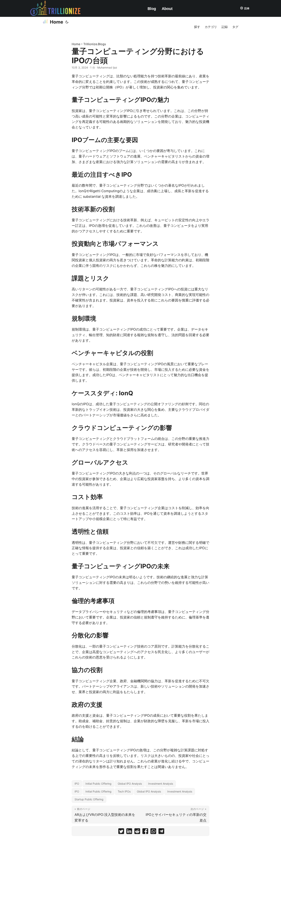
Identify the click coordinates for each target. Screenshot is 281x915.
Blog (152, 9)
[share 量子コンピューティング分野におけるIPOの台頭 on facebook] (145, 832)
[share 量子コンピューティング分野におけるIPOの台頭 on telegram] (161, 832)
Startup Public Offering (89, 799)
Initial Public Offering (98, 783)
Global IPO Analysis (130, 783)
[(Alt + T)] (67, 22)
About (167, 9)
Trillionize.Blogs (94, 44)
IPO (77, 783)
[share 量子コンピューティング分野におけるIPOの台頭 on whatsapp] (153, 832)
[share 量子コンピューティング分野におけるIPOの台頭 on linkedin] (129, 832)
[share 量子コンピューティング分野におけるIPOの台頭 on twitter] (121, 832)
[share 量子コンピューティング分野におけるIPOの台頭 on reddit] (137, 832)
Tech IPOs (124, 791)
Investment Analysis (160, 783)
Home (56, 22)
